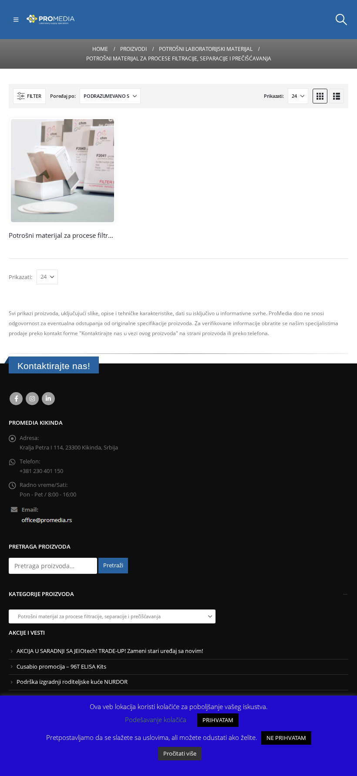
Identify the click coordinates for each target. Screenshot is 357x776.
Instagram (32, 398)
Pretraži (113, 565)
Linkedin (48, 398)
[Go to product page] (62, 170)
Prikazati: (273, 96)
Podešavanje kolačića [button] (155, 719)
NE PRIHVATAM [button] (286, 738)
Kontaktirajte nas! (53, 366)
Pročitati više (179, 753)
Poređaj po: (62, 96)
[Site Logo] (50, 19)
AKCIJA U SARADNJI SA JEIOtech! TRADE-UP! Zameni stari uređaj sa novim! (110, 651)
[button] (16, 19)
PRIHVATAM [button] (217, 720)
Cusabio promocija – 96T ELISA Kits (61, 666)
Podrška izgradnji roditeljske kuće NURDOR (72, 682)
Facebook (16, 398)
